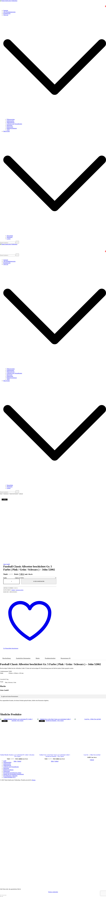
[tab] (6, 658)
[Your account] (1, 5)
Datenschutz (10, 127)
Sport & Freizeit (14, 493)
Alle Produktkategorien (9, 12)
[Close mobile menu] (0, 257)
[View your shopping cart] (1, 7)
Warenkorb (9, 237)
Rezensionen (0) (65, 658)
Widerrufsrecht (10, 122)
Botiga (33, 780)
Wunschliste (10, 235)
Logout (8, 238)
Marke (38, 658)
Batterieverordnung (12, 128)
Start (1, 493)
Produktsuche (6, 13)
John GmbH (6, 564)
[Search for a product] (1, 3)
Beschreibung (6, 658)
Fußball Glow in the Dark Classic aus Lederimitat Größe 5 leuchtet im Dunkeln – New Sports (54, 755)
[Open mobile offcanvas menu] (0, 245)
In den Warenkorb (38, 581)
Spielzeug (6, 493)
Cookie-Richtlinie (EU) (9, 777)
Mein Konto (6, 131)
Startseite (5, 10)
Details (17, 751)
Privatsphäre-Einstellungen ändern (12, 772)
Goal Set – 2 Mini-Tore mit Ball (92, 755)
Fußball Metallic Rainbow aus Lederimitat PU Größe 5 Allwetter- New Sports (17, 755)
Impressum (9, 125)
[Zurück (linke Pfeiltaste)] (0, 896)
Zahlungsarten (10, 121)
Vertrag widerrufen (53, 892)
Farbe (5, 578)
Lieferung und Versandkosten (14, 124)
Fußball (21, 493)
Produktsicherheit (50, 658)
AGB (8, 130)
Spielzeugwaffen (19, 590)
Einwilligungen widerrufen (10, 775)
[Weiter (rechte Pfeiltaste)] (2, 896)
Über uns (5, 15)
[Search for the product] (17, 242)
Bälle (15, 761)
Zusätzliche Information (23, 658)
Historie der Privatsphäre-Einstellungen (13, 774)
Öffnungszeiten (11, 119)
